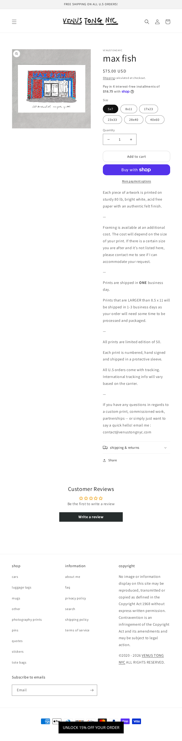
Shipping (109, 78)
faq (67, 587)
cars (15, 577)
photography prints (27, 619)
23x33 (112, 119)
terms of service (77, 630)
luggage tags (21, 587)
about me (72, 577)
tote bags (19, 662)
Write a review (90, 516)
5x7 (110, 109)
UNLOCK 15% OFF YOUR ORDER (91, 727)
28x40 (133, 119)
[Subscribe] (91, 690)
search (70, 609)
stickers (18, 651)
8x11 (128, 109)
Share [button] (112, 460)
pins (15, 630)
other (16, 609)
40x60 (154, 119)
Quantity (109, 130)
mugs (16, 598)
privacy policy (75, 598)
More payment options (136, 181)
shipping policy (76, 619)
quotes (17, 641)
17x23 (148, 109)
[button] (14, 22)
